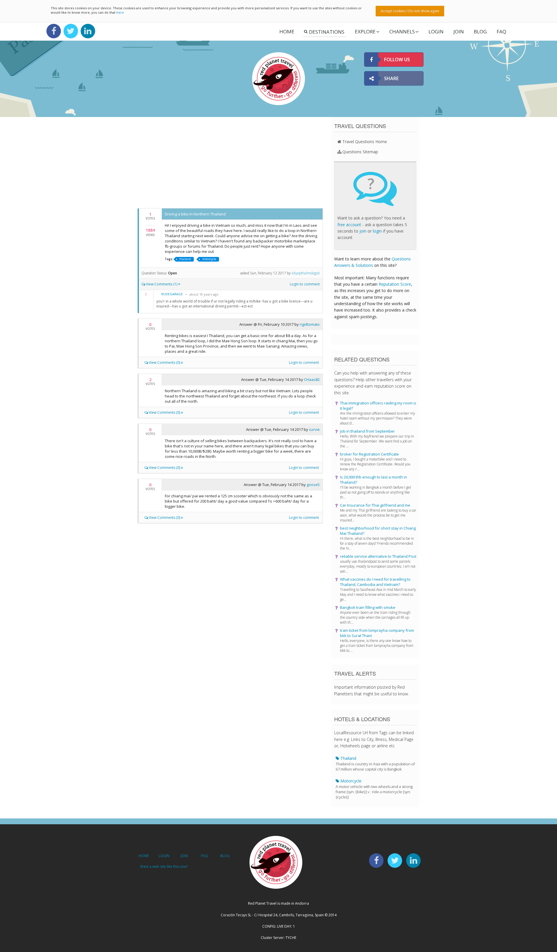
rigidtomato (310, 324)
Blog (480, 31)
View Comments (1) (161, 284)
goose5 (313, 484)
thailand (185, 259)
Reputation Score (395, 284)
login (377, 231)
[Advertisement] (230, 162)
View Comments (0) (164, 362)
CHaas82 (312, 379)
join (362, 231)
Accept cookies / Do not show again (410, 10)
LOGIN (436, 31)
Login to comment (305, 284)
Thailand (375, 763)
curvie (314, 429)
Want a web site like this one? (164, 866)
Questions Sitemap (360, 151)
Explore (365, 31)
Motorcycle (374, 789)
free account (349, 224)
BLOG (225, 855)
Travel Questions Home (364, 141)
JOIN (458, 31)
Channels (402, 31)
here (120, 12)
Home (286, 31)
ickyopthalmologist (306, 273)
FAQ (501, 31)
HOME (144, 855)
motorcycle (209, 259)
